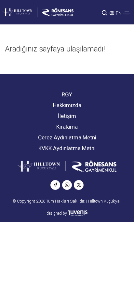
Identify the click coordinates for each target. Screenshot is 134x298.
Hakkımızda (67, 105)
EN (119, 13)
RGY (67, 94)
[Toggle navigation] (126, 13)
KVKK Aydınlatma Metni (67, 148)
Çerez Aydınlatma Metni (67, 137)
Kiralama (67, 126)
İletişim (67, 116)
